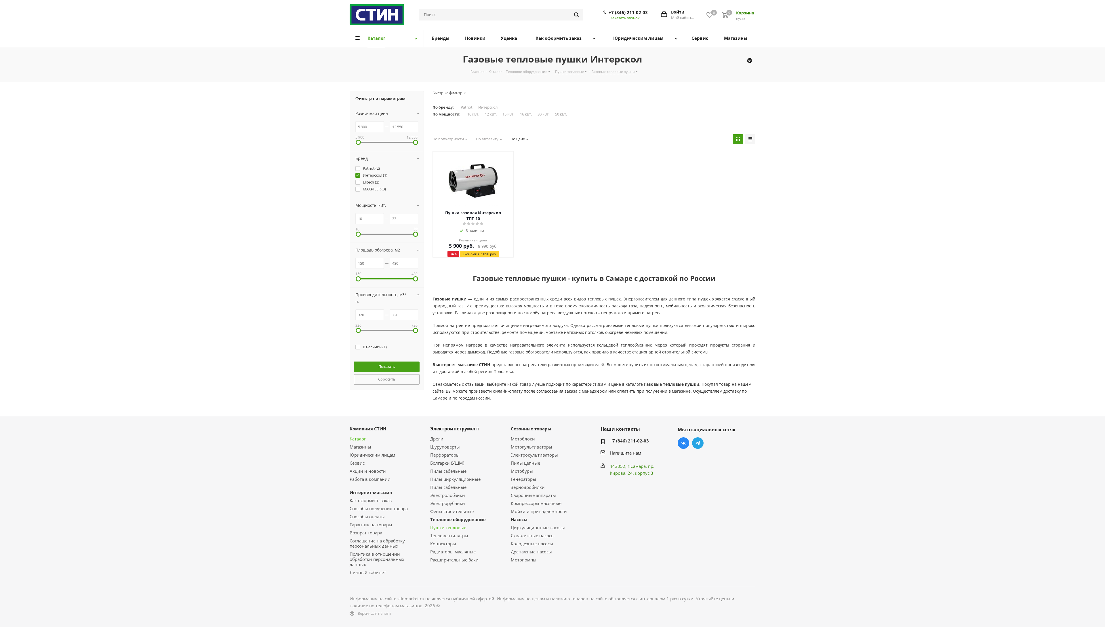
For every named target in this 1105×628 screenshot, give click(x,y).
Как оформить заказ (371, 500)
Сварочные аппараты (533, 495)
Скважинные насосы (533, 535)
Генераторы (523, 479)
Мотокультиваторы (531, 447)
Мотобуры (522, 471)
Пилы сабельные (448, 471)
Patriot (467, 107)
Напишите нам (625, 453)
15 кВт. (508, 114)
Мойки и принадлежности (539, 511)
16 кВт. (526, 114)
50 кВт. (561, 114)
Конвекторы (443, 543)
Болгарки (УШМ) (447, 463)
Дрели (436, 439)
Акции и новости (368, 471)
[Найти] (576, 14)
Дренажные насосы (531, 552)
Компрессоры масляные (536, 503)
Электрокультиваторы (534, 455)
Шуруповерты (445, 447)
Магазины (360, 447)
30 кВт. (543, 114)
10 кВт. (473, 114)
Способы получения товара (379, 508)
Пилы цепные (525, 463)
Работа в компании (370, 479)
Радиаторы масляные (453, 552)
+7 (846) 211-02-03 (628, 12)
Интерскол (488, 107)
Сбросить (386, 379)
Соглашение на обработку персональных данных (377, 543)
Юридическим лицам (372, 455)
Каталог (358, 439)
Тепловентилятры (449, 535)
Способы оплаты (367, 516)
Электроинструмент (454, 428)
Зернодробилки (528, 487)
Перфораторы (445, 455)
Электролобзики (447, 495)
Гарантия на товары (371, 524)
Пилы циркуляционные (455, 479)
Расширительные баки (454, 560)
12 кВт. (491, 114)
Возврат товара (366, 533)
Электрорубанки (447, 503)
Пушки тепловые (448, 527)
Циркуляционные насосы (538, 527)
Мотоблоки (523, 439)
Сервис (357, 463)
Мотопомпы (523, 560)
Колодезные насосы (532, 543)
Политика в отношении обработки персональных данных (377, 559)
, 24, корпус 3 (639, 473)
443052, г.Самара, (629, 466)
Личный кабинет (368, 572)
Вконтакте (683, 443)
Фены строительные (452, 511)
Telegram (698, 443)
